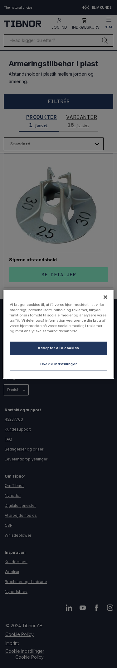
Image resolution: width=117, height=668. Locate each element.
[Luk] (105, 297)
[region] (58, 333)
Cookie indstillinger (58, 364)
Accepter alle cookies (58, 348)
